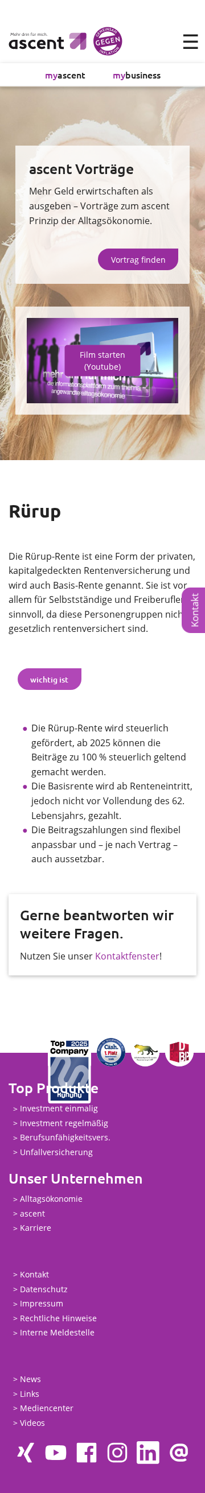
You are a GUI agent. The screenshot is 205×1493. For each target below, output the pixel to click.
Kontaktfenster (127, 956)
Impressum (41, 1303)
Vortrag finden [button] (138, 259)
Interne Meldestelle (57, 1332)
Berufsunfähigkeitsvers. (65, 1137)
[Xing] (25, 1453)
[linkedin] (148, 1453)
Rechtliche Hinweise (58, 1318)
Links (29, 1393)
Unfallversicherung (56, 1152)
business (137, 74)
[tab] (50, 679)
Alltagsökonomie (51, 1199)
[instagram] (117, 1453)
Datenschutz (44, 1289)
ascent (65, 74)
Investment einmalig (59, 1108)
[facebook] (86, 1453)
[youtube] (56, 1453)
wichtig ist (49, 679)
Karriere (35, 1228)
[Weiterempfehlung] (179, 1453)
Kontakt (34, 1274)
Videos (32, 1422)
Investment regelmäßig (64, 1123)
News (30, 1379)
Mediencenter (46, 1408)
